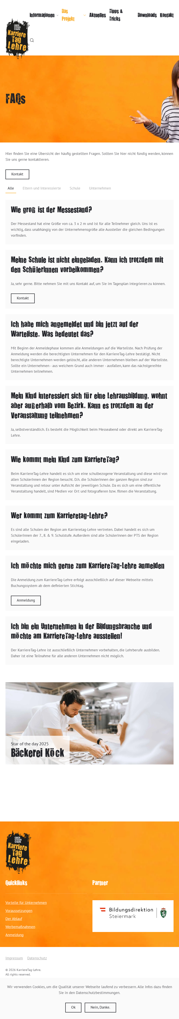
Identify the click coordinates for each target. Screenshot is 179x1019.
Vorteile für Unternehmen (26, 903)
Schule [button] (75, 188)
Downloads (147, 15)
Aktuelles (97, 15)
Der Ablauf (13, 919)
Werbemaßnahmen (20, 927)
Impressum (14, 958)
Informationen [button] (42, 15)
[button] (32, 40)
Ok (73, 1007)
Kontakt (167, 15)
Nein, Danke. (100, 1007)
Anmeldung (26, 600)
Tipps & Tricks (116, 15)
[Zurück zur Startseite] (17, 38)
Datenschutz (37, 958)
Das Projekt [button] (68, 15)
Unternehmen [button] (100, 188)
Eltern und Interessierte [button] (42, 188)
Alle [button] (11, 188)
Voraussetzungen (18, 911)
